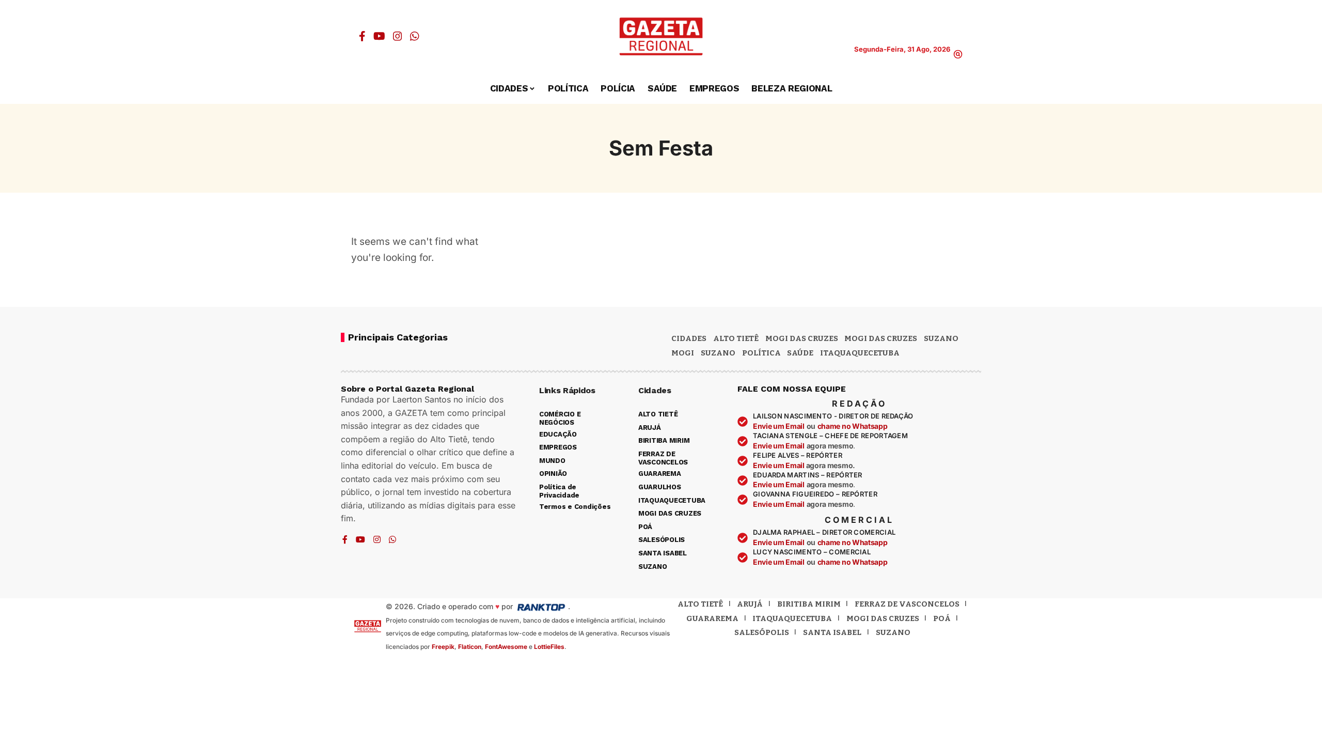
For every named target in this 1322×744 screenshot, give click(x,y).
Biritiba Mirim (809, 604)
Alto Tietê (736, 338)
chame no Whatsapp (852, 426)
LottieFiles (549, 646)
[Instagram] (397, 36)
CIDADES (688, 338)
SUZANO (718, 353)
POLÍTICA (761, 353)
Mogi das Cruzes (880, 338)
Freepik (443, 646)
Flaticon (469, 646)
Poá (942, 618)
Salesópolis (761, 632)
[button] (958, 54)
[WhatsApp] (414, 36)
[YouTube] (379, 36)
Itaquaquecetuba (792, 618)
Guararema (712, 618)
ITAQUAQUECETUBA (860, 353)
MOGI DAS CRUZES (801, 338)
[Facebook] (362, 36)
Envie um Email (779, 426)
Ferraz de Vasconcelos (907, 604)
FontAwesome (506, 646)
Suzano (941, 338)
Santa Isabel (832, 632)
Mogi (682, 353)
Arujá (750, 604)
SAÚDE (800, 353)
